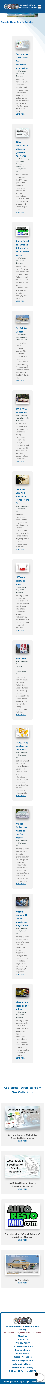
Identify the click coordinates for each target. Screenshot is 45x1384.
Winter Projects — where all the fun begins (21, 831)
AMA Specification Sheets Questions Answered (22, 149)
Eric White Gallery (22, 1280)
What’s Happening (22, 159)
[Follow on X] (20, 1375)
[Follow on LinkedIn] (25, 1375)
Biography (22, 337)
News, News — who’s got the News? (22, 746)
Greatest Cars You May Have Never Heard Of (22, 496)
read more (21, 114)
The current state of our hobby (22, 1005)
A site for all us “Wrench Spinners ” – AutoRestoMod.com (22, 248)
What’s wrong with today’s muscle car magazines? (22, 918)
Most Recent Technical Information (20, 164)
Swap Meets (22, 658)
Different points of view (21, 580)
